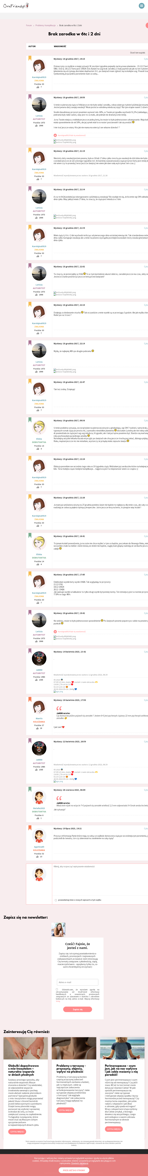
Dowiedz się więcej (79, 1163)
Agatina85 (39, 847)
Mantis (39, 718)
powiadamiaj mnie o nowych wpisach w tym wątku (79, 900)
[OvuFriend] (15, 8)
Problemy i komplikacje (45, 25)
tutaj (58, 1001)
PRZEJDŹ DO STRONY (74, 1170)
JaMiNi (39, 670)
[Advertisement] (11, 61)
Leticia (39, 116)
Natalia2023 (39, 808)
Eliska (39, 439)
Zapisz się (78, 1009)
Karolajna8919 (39, 77)
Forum (29, 25)
